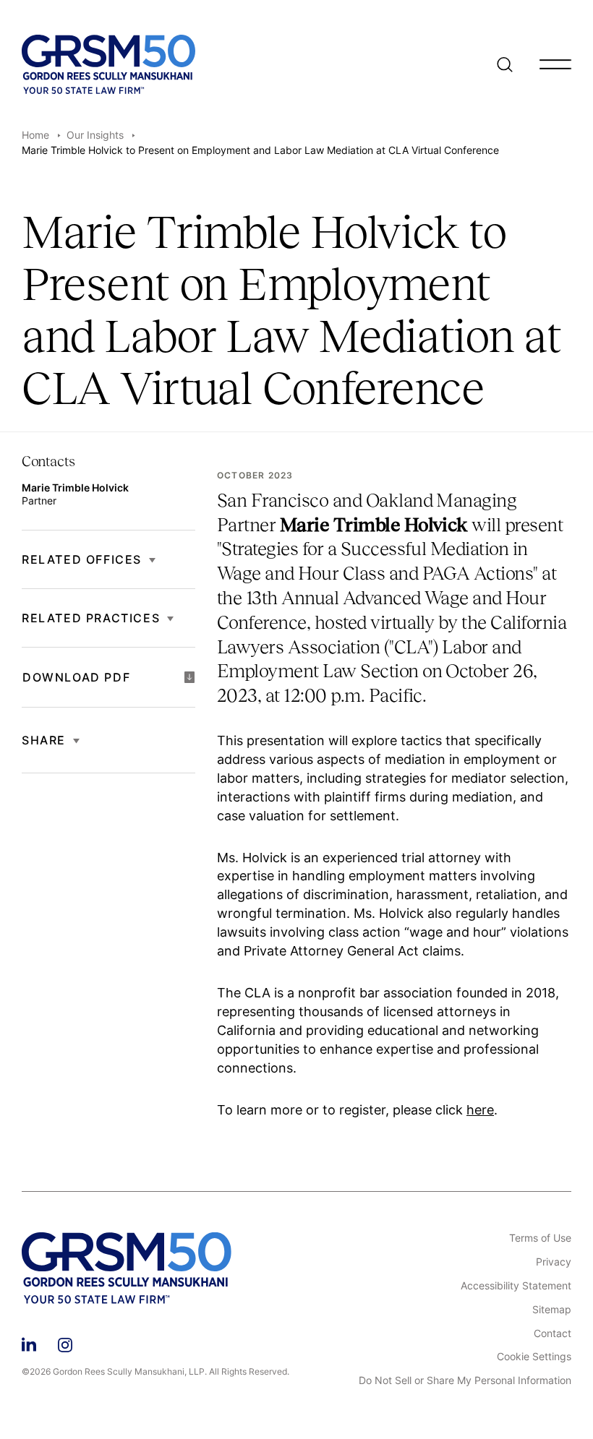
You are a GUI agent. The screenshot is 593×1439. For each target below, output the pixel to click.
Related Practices (91, 618)
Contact (552, 1333)
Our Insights (95, 135)
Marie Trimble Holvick (75, 487)
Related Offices (82, 559)
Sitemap (551, 1309)
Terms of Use (540, 1238)
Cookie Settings (534, 1356)
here (480, 1109)
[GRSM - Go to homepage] (108, 64)
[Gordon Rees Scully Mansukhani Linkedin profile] (29, 1342)
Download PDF (76, 677)
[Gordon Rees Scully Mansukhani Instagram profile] (65, 1342)
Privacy (553, 1262)
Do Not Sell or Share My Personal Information (465, 1380)
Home (35, 135)
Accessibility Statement (516, 1286)
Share (44, 740)
